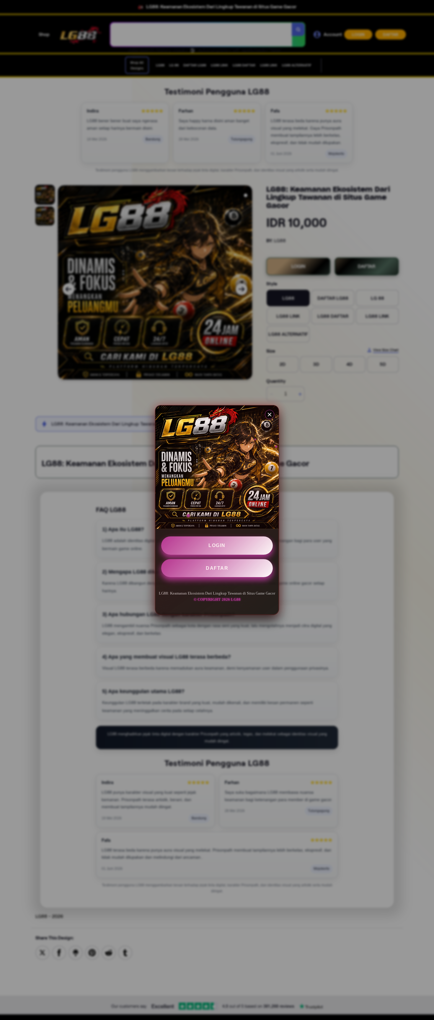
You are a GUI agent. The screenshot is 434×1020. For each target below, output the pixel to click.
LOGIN (217, 545)
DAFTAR (217, 568)
